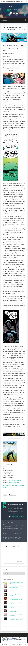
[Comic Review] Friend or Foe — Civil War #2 (13, 534)
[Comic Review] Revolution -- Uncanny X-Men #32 (16, 610)
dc (13, 530)
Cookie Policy (5, 640)
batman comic (12, 528)
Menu (5, 20)
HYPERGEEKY (14, 7)
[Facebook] (11, 12)
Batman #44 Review (14, 482)
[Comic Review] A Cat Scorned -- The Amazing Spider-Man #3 (16, 598)
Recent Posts (8, 526)
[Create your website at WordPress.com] (14, 1)
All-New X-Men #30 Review (15, 590)
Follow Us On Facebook (9, 626)
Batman (7, 525)
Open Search (25, 20)
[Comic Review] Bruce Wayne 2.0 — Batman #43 (14, 28)
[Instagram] (14, 12)
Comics (19, 525)
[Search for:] (14, 573)
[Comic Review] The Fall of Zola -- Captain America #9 (17, 586)
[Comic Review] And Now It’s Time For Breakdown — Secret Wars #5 (14, 538)
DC (21, 525)
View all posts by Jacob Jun (17, 516)
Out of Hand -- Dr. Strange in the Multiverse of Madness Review (16, 618)
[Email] (17, 12)
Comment (19, 561)
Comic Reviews (12, 525)
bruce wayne (19, 528)
